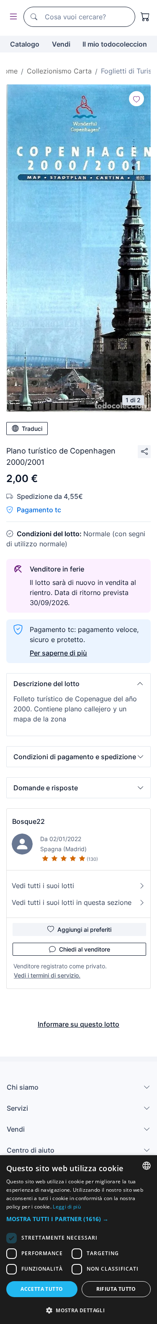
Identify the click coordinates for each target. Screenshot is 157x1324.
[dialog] (78, 1239)
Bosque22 (28, 821)
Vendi (61, 44)
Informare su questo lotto (78, 1024)
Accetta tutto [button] (42, 1289)
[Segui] (136, 98)
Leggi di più (67, 1206)
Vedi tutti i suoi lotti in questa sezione (71, 902)
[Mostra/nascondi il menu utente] (11, 17)
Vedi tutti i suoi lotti (43, 885)
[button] (78, 684)
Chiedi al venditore (84, 949)
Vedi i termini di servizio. (47, 975)
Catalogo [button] (24, 44)
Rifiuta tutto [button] (116, 1289)
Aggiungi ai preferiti (84, 929)
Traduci (32, 428)
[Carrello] (145, 16)
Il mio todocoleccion (114, 44)
